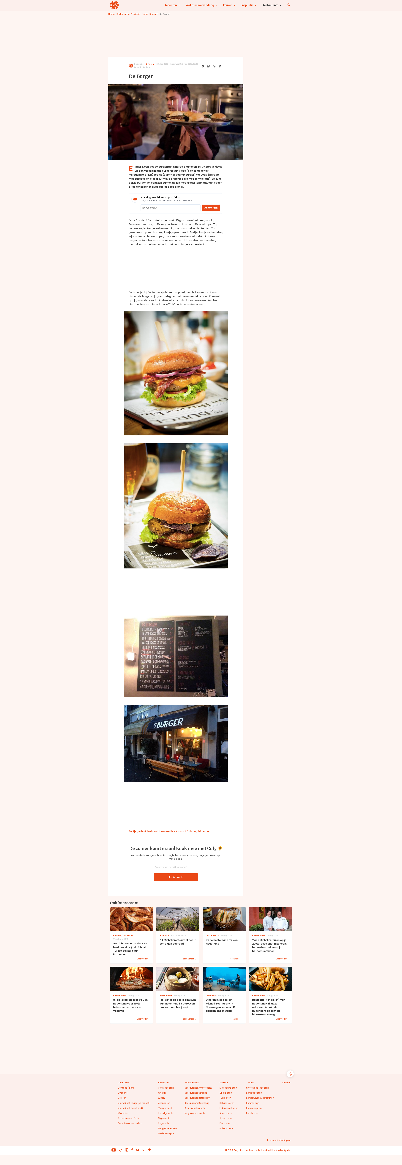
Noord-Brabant (150, 14)
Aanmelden (211, 207)
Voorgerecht (165, 1108)
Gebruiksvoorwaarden (129, 1123)
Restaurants (270, 5)
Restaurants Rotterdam (197, 1097)
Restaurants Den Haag (197, 1103)
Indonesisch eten (229, 1108)
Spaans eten (226, 1113)
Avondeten (164, 1103)
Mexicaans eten (228, 1087)
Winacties (123, 1113)
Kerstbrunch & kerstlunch (260, 1097)
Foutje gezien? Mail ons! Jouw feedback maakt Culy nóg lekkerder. (169, 831)
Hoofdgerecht (166, 1113)
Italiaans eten (227, 1103)
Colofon (122, 1097)
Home (111, 14)
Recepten (171, 5)
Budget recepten (167, 1128)
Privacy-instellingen (279, 1140)
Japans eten (226, 1118)
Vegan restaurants (195, 1113)
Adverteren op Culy (128, 1118)
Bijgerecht (163, 1118)
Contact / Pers (126, 1087)
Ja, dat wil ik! (175, 877)
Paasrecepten (254, 1108)
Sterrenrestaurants (195, 1108)
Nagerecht (164, 1123)
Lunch (161, 1097)
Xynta (287, 1150)
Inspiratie (247, 5)
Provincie (135, 14)
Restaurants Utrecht (196, 1092)
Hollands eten (227, 1128)
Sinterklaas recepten (257, 1087)
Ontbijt (162, 1092)
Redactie (139, 64)
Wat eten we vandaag (200, 5)
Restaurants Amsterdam (198, 1087)
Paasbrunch (252, 1113)
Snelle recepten (166, 1133)
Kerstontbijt (252, 1103)
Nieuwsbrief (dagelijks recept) (134, 1103)
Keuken (227, 5)
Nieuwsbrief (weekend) (130, 1108)
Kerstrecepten (166, 1087)
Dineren (150, 64)
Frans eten (225, 1123)
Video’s (286, 1082)
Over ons (123, 1092)
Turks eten (225, 1097)
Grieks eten (226, 1092)
